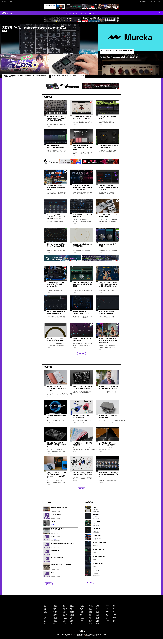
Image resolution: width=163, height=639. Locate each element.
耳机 (90, 615)
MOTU (107, 615)
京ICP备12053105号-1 (81, 635)
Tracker (81, 614)
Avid (113, 608)
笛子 (45, 618)
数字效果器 (91, 623)
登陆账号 (5, 1)
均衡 (64, 617)
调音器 (71, 623)
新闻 (73, 13)
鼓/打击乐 (46, 612)
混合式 (54, 612)
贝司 (45, 608)
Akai (106, 606)
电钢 (45, 609)
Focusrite (107, 609)
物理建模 (55, 621)
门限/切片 (65, 618)
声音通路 (71, 617)
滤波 (64, 615)
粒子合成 (55, 611)
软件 (81, 13)
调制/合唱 (72, 612)
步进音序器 (82, 618)
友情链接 (104, 634)
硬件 (77, 13)
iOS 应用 (58, 634)
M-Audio (114, 614)
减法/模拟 (55, 605)
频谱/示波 (72, 606)
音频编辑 (81, 611)
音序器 (97, 623)
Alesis (114, 605)
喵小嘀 (68, 634)
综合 (45, 623)
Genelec (107, 611)
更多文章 (81, 489)
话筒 (90, 614)
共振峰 (54, 620)
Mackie (107, 614)
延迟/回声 (65, 608)
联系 (98, 634)
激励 (64, 605)
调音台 (64, 612)
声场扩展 (64, 611)
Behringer (107, 608)
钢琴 (45, 614)
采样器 (97, 620)
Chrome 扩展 (91, 634)
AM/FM (54, 608)
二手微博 (159, 1)
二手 (90, 13)
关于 (95, 634)
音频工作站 (82, 605)
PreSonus (107, 617)
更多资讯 (81, 353)
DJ (80, 615)
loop (45, 615)
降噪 (71, 605)
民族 (45, 606)
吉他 (45, 617)
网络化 (71, 620)
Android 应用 (64, 634)
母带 (71, 608)
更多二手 (48, 584)
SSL (106, 618)
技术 (86, 13)
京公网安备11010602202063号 (91, 635)
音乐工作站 (82, 606)
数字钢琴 (97, 611)
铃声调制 (71, 621)
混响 (64, 606)
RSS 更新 (85, 634)
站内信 (11, 1)
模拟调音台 (91, 611)
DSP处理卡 (91, 621)
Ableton (107, 605)
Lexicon (114, 612)
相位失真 (55, 617)
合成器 (97, 605)
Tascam (107, 620)
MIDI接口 (90, 608)
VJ (96, 609)
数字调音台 (91, 612)
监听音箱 (90, 620)
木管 (45, 621)
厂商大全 (68, 13)
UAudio (114, 621)
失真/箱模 (72, 614)
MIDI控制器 (91, 606)
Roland (114, 620)
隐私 (100, 634)
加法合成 (55, 606)
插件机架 (81, 612)
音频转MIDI (72, 615)
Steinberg (108, 621)
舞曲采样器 (98, 621)
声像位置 (64, 623)
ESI (113, 611)
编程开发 (81, 623)
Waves (107, 623)
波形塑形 (55, 618)
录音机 (71, 618)
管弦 (45, 611)
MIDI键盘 (90, 605)
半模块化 (55, 614)
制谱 (80, 621)
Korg (107, 612)
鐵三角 (114, 606)
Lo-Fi (71, 609)
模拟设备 (97, 606)
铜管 (45, 605)
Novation (114, 617)
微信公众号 (144, 1)
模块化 (54, 615)
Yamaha (114, 623)
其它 (54, 623)
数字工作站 (98, 617)
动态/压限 (72, 611)
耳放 (90, 618)
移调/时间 (65, 614)
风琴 (45, 620)
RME (113, 618)
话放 (90, 617)
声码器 (64, 620)
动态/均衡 (98, 615)
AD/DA (97, 614)
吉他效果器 (98, 612)
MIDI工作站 (82, 608)
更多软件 (89, 582)
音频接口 (90, 609)
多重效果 (64, 621)
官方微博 (151, 1)
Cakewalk (114, 609)
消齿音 (64, 609)
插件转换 (81, 620)
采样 (54, 609)
